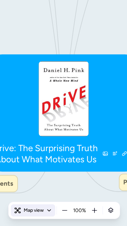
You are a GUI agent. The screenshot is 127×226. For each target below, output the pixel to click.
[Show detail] (111, 210)
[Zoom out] (64, 210)
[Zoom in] (94, 210)
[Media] (105, 153)
